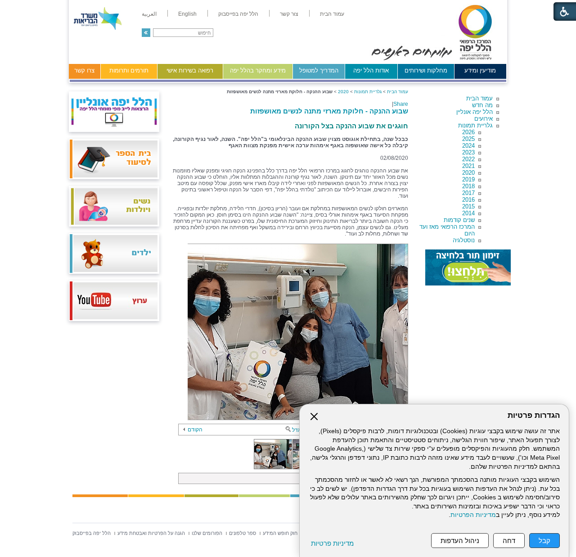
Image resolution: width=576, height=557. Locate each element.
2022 (468, 159)
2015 (468, 206)
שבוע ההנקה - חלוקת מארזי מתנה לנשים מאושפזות (329, 111)
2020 (468, 172)
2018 (468, 186)
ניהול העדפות (460, 540)
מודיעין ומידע (480, 70)
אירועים (483, 118)
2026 (468, 132)
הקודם (195, 429)
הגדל (298, 430)
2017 (468, 193)
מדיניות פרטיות (332, 543)
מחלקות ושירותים (426, 70)
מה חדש (482, 105)
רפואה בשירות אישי (189, 70)
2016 (468, 199)
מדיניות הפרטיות (473, 515)
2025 (468, 139)
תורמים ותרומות (128, 70)
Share (400, 104)
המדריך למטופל (318, 70)
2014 (468, 213)
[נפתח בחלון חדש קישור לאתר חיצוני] (468, 267)
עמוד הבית (479, 98)
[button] (146, 32)
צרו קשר (84, 70)
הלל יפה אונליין (474, 112)
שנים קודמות (459, 220)
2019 (468, 179)
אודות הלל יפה (371, 70)
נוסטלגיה (464, 240)
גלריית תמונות (475, 125)
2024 (468, 145)
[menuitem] (332, 14)
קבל (544, 540)
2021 (468, 166)
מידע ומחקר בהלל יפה (258, 70)
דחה (509, 540)
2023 (468, 152)
